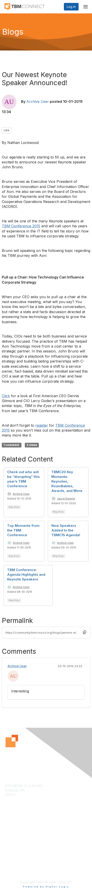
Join (8, 833)
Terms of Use (15, 871)
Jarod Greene (66, 498)
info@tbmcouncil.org (20, 803)
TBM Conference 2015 (21, 226)
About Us (12, 867)
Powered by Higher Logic (46, 886)
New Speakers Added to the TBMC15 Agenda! (65, 530)
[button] (85, 632)
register (41, 425)
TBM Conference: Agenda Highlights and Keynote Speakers (26, 574)
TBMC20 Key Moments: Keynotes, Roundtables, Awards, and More (66, 481)
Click (6, 396)
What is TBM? (15, 837)
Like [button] (6, 130)
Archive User (37, 101)
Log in (71, 6)
